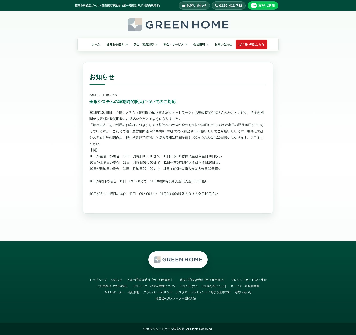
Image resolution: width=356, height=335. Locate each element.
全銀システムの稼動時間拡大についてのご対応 (132, 101)
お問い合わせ (196, 5)
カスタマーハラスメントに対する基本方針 (203, 292)
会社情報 (199, 44)
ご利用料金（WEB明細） (113, 286)
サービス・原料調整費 (245, 286)
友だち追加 (266, 5)
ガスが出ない (188, 286)
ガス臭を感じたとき (214, 286)
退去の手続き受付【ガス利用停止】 (204, 280)
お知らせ (116, 280)
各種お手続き (115, 44)
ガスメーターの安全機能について (154, 286)
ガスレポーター (114, 292)
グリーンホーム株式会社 (169, 328)
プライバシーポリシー (157, 292)
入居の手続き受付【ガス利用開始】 (151, 280)
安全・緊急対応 (144, 44)
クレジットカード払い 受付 (249, 280)
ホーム (95, 44)
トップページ (98, 280)
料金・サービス (174, 44)
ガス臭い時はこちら (252, 44)
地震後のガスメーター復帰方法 (176, 298)
